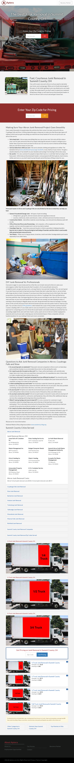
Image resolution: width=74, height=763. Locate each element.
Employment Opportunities (13, 749)
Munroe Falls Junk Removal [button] (15, 519)
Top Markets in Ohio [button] (57, 726)
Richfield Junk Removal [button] (14, 523)
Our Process (31, 746)
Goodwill (40, 149)
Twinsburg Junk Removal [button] (15, 505)
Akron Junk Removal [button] (13, 431)
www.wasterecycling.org (38, 424)
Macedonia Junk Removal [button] (15, 514)
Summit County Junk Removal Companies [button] (20, 529)
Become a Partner (66, 3)
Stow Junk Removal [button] (13, 491)
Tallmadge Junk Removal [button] (15, 509)
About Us (7, 746)
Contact (29, 749)
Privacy (32, 760)
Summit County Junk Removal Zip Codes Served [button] (22, 535)
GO (45, 36)
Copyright (44, 760)
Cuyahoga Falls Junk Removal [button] (16, 486)
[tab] (37, 431)
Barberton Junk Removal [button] (15, 496)
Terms (38, 760)
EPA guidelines (27, 305)
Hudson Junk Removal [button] (14, 500)
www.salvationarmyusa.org (28, 149)
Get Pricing (42, 655)
